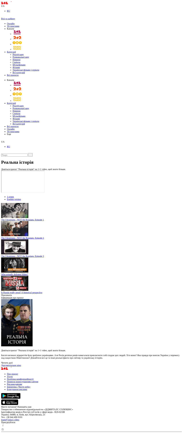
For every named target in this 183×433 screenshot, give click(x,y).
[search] (2, 139)
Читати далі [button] (7, 363)
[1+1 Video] (10, 3)
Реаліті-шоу (18, 54)
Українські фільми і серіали (26, 70)
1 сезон (10, 197)
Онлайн (11, 23)
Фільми (16, 67)
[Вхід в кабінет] (2, 16)
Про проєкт (12, 374)
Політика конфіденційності (20, 379)
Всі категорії (19, 72)
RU (8, 11)
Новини (16, 59)
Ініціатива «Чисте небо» (18, 387)
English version (14, 199)
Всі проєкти (13, 75)
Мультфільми (19, 65)
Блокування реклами (17, 389)
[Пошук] (30, 155)
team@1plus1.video (10, 420)
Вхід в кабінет (8, 18)
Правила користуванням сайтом (22, 381)
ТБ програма (13, 26)
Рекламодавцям (14, 384)
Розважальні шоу (21, 57)
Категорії (11, 52)
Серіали (16, 62)
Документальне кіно (11, 365)
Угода (10, 376)
